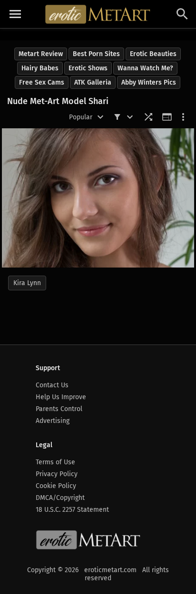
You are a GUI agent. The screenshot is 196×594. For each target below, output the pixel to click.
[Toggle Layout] (167, 117)
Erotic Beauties (153, 54)
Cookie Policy (56, 486)
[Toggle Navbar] (15, 14)
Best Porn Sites (96, 54)
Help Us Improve (61, 397)
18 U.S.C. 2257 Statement (72, 510)
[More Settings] (183, 117)
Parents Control (59, 409)
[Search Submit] (182, 14)
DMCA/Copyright (60, 498)
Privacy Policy (57, 474)
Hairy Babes (40, 68)
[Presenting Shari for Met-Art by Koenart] (98, 197)
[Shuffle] (148, 117)
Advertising (52, 421)
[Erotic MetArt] (98, 14)
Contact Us (52, 385)
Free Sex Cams (41, 82)
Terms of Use (55, 462)
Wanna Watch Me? (145, 68)
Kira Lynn (27, 283)
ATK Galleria (92, 82)
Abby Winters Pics (148, 82)
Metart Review (41, 54)
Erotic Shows (88, 68)
